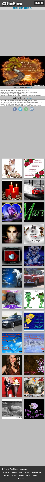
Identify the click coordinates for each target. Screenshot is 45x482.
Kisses (21, 476)
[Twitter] (20, 111)
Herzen (35, 476)
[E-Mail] (32, 111)
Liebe (28, 476)
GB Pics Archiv (17, 472)
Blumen (7, 476)
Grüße (27, 472)
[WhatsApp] (26, 111)
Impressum (23, 469)
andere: (29, 88)
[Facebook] (15, 111)
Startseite (5, 472)
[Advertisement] (22, 33)
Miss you (21, 479)
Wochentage (36, 472)
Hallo (14, 476)
